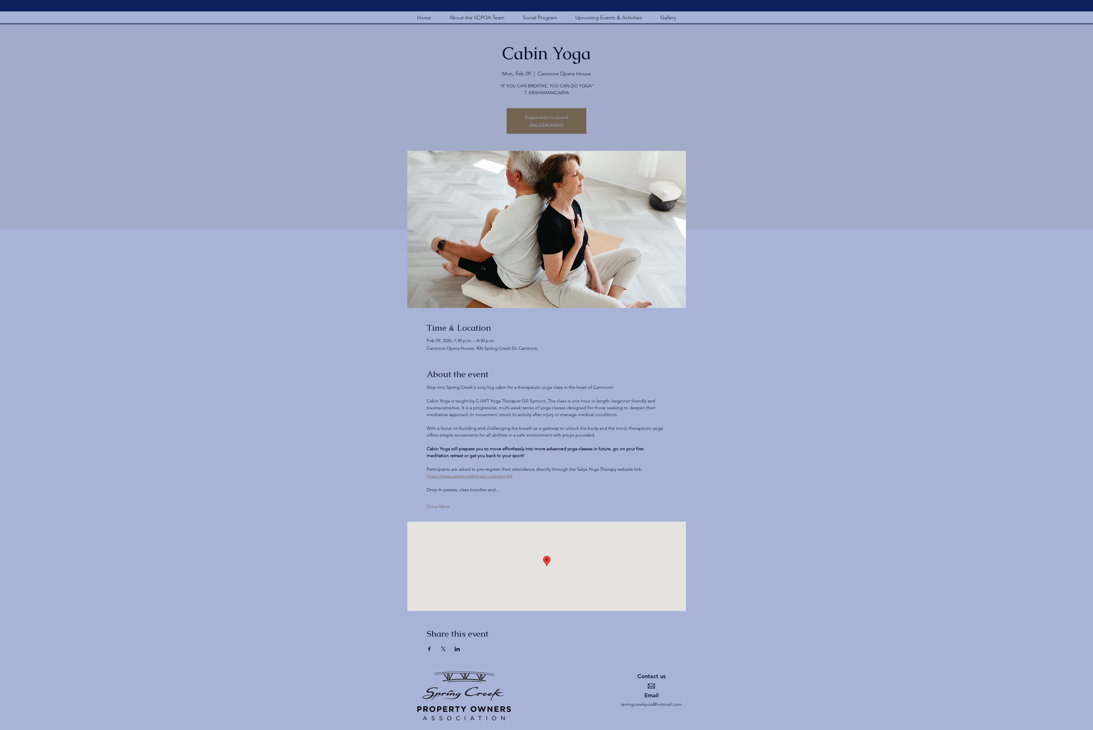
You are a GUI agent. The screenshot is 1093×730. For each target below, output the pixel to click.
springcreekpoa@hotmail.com (651, 704)
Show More (438, 506)
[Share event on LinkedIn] (457, 649)
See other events (547, 124)
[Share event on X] (443, 649)
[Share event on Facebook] (429, 649)
